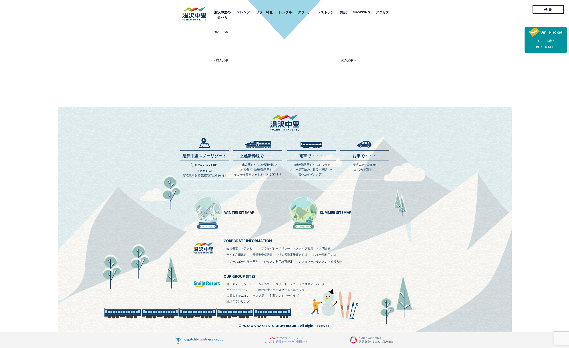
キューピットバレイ (239, 290)
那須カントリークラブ (284, 296)
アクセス (382, 12)
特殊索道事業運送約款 (292, 255)
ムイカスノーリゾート (272, 284)
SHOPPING (361, 12)
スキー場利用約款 (324, 255)
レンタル (285, 12)
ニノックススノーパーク (309, 284)
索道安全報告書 (262, 255)
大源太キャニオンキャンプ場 (245, 296)
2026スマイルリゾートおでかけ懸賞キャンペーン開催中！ (286, 340)
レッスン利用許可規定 (278, 261)
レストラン (325, 12)
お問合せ (325, 248)
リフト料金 (264, 12)
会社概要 (232, 248)
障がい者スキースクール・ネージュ (281, 290)
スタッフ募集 (304, 248)
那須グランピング (238, 301)
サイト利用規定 (236, 255)
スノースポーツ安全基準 (242, 261)
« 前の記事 (220, 60)
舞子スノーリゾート (239, 284)
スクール (304, 12)
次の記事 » (348, 60)
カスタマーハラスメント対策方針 (320, 261)
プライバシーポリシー (275, 248)
